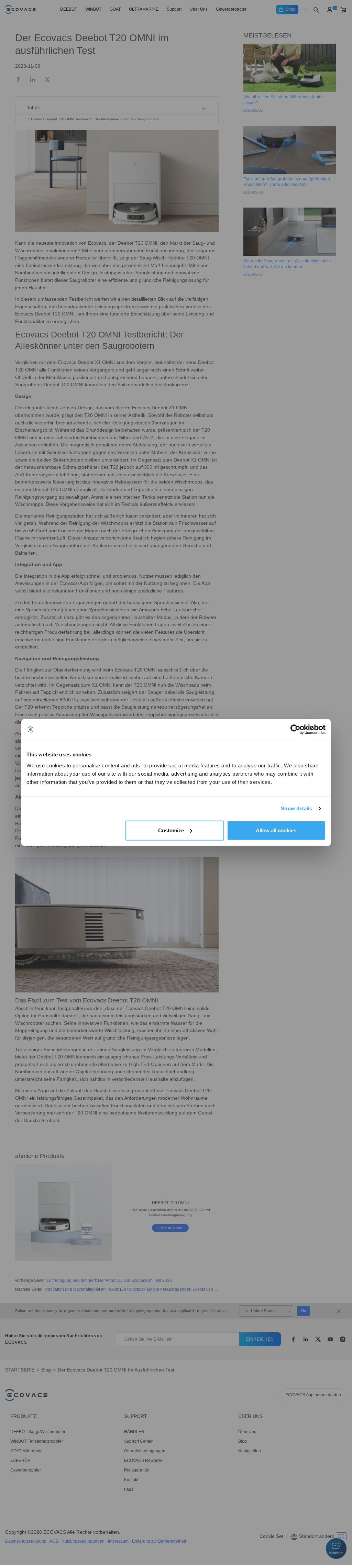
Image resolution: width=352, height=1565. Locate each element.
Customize (171, 830)
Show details (296, 808)
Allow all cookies (276, 830)
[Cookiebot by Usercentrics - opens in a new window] (295, 729)
